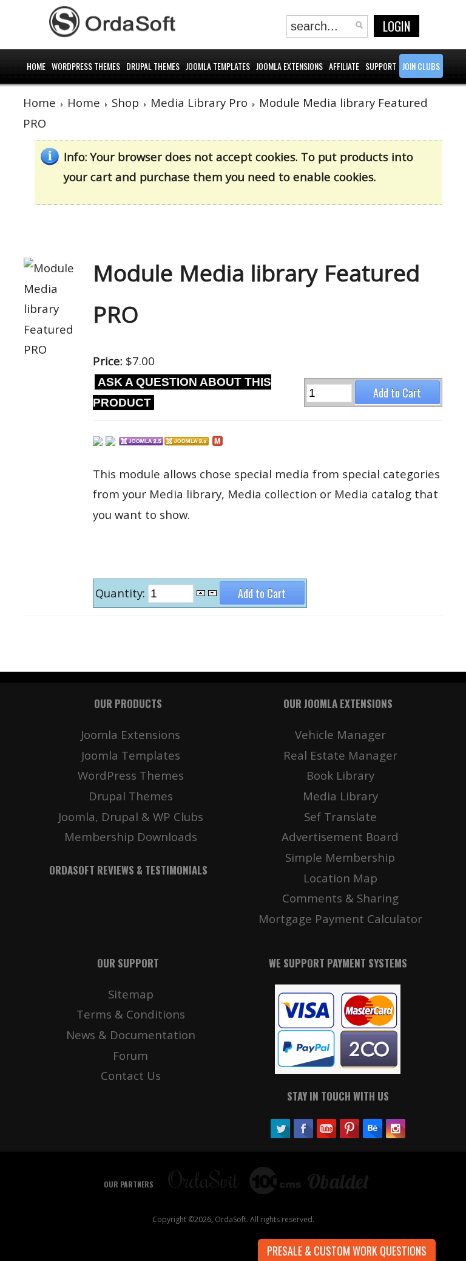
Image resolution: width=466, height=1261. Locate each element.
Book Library (340, 775)
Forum (130, 1055)
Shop (125, 102)
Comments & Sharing (340, 897)
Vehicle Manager (340, 734)
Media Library (340, 795)
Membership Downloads (130, 836)
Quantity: (121, 592)
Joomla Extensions (130, 734)
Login (396, 26)
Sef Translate (340, 816)
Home (39, 102)
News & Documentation (130, 1034)
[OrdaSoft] (114, 22)
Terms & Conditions (130, 1014)
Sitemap (131, 994)
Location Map (340, 877)
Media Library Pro (199, 102)
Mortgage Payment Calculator (340, 918)
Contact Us (131, 1075)
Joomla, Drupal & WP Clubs (130, 816)
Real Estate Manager (340, 755)
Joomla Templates (130, 755)
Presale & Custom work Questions (347, 1251)
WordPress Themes (131, 775)
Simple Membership (340, 857)
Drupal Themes (131, 795)
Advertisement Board (340, 836)
